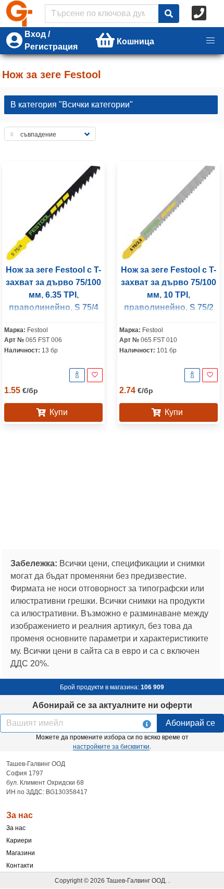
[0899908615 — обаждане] (200, 13)
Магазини (20, 853)
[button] (210, 40)
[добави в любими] (95, 375)
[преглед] (77, 375)
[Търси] (168, 13)
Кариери (19, 840)
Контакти (19, 865)
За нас (16, 828)
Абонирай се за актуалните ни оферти (112, 705)
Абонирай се (190, 722)
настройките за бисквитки (111, 746)
